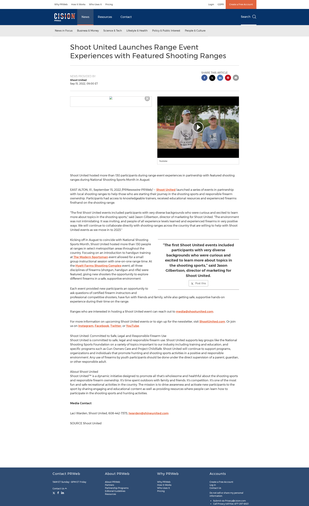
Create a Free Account (241, 4)
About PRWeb (112, 482)
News (85, 17)
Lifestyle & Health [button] (137, 30)
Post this (200, 283)
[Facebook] (58, 493)
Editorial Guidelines (115, 491)
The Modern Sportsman (90, 257)
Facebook (102, 326)
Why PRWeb (61, 4)
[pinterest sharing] (228, 78)
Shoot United (166, 189)
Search (246, 16)
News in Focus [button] (63, 30)
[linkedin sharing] (220, 78)
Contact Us (59, 488)
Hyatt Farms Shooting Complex (98, 265)
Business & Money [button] (88, 30)
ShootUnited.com (212, 321)
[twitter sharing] (212, 78)
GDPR (221, 4)
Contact (126, 17)
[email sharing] (236, 78)
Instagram (86, 326)
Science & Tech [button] (112, 30)
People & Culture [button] (195, 30)
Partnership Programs (117, 488)
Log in (213, 485)
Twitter (115, 326)
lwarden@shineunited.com (149, 413)
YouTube (132, 326)
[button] (111, 98)
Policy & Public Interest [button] (166, 30)
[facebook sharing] (204, 78)
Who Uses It (95, 4)
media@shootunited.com (194, 311)
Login (211, 4)
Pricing (109, 4)
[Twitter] (54, 493)
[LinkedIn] (62, 493)
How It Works (78, 4)
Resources (105, 17)
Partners (109, 485)
